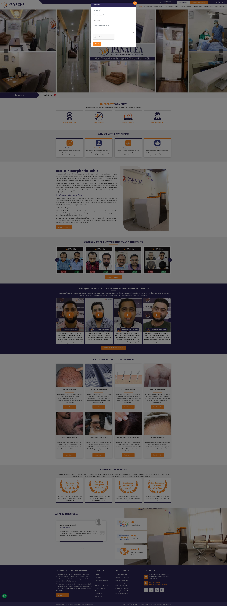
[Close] (135, 3)
